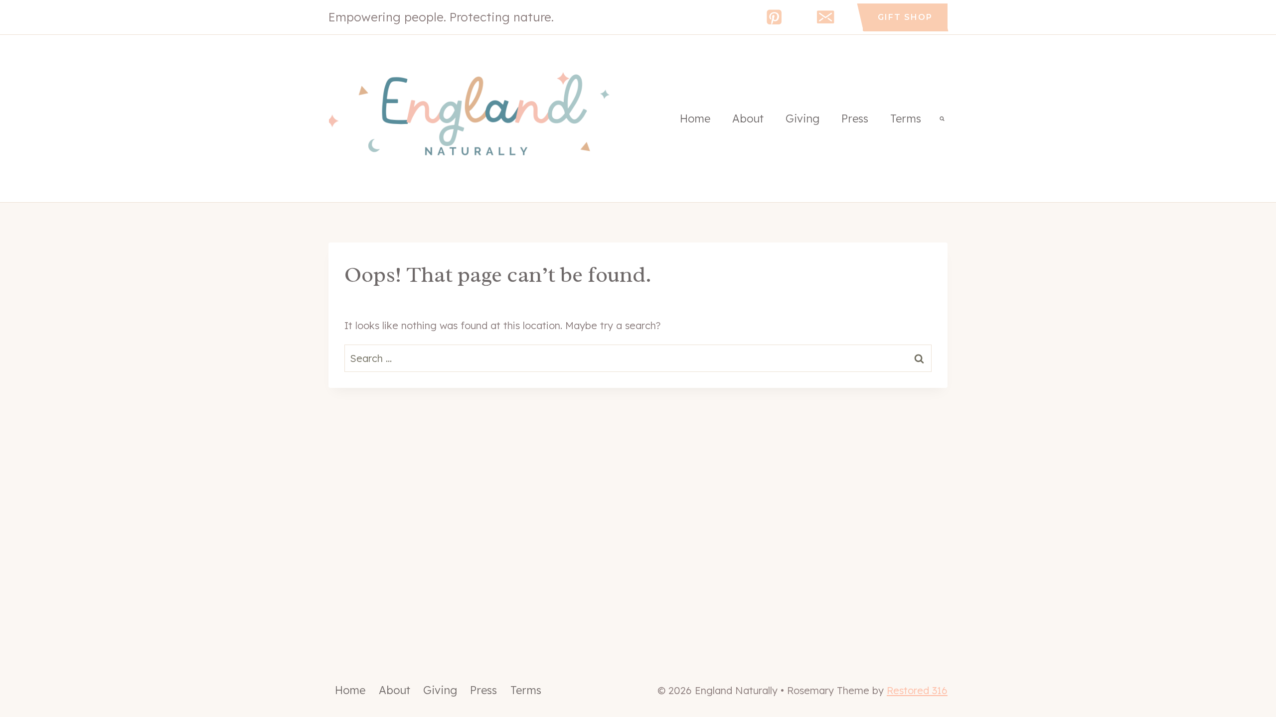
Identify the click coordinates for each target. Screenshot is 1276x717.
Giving (802, 118)
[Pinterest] (774, 17)
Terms (905, 118)
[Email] (825, 17)
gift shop (905, 17)
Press (854, 118)
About (748, 118)
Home (695, 118)
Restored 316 (917, 690)
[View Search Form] (942, 118)
